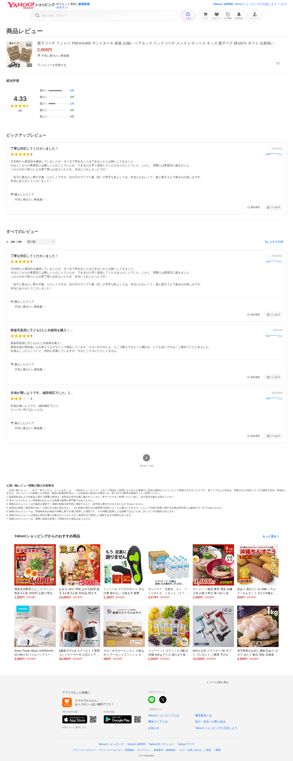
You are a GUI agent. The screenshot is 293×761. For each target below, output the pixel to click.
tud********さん (274, 398)
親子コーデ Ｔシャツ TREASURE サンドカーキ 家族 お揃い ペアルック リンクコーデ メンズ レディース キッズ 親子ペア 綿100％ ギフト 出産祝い (155, 43)
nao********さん (273, 335)
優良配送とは (203, 715)
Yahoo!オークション (161, 744)
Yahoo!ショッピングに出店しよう (255, 4)
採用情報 (170, 750)
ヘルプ (282, 4)
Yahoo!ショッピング (111, 744)
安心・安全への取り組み (210, 721)
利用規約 (130, 750)
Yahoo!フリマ (186, 744)
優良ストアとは (158, 721)
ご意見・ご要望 (212, 750)
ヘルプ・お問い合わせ (190, 750)
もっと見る (269, 536)
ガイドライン (144, 750)
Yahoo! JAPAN (223, 4)
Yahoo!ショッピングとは (163, 715)
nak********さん (274, 154)
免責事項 (158, 750)
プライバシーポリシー (84, 750)
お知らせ (153, 728)
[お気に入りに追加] (278, 63)
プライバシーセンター (111, 750)
